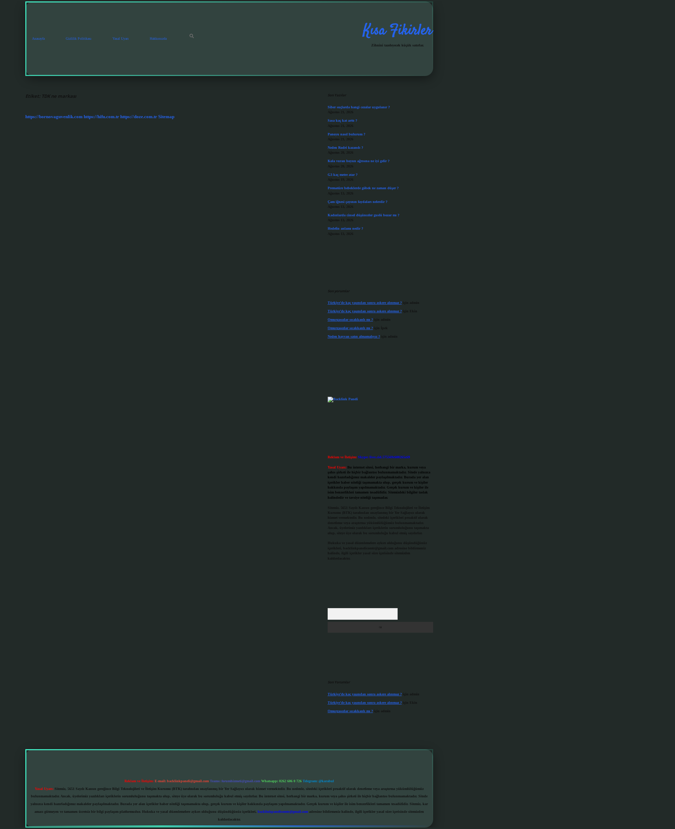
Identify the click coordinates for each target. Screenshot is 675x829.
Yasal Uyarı (120, 38)
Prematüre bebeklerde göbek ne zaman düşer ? (363, 188)
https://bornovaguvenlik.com (54, 116)
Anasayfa (38, 38)
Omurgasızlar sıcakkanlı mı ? (350, 319)
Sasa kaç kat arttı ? (342, 120)
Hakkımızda (158, 38)
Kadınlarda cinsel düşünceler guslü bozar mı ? (363, 215)
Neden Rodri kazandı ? (345, 147)
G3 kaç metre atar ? (343, 175)
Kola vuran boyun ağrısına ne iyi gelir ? (359, 161)
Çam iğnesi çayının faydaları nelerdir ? (357, 202)
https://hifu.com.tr (101, 116)
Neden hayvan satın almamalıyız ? (354, 336)
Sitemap (166, 116)
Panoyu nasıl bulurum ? (346, 134)
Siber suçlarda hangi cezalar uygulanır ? (359, 107)
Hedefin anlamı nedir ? (345, 228)
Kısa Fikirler (397, 31)
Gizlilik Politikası (78, 38)
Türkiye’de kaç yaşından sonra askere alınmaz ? (365, 303)
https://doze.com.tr (138, 116)
